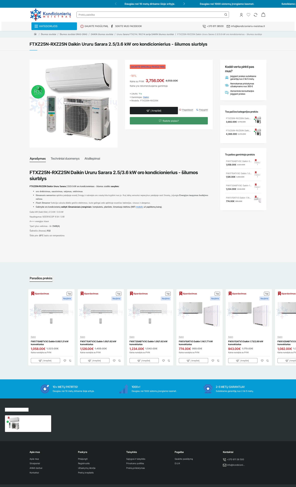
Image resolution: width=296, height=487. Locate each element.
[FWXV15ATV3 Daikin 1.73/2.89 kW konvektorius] (249, 312)
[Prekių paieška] (226, 15)
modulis (139, 207)
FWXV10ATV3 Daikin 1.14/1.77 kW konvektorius (239, 198)
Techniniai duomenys (65, 158)
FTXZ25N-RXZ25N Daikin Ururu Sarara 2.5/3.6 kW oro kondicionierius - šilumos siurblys (219, 34)
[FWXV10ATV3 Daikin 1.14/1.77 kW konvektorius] (257, 200)
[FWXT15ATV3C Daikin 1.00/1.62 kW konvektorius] (257, 175)
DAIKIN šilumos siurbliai (102, 34)
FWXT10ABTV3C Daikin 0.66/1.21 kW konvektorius (239, 161)
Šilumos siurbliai (48, 34)
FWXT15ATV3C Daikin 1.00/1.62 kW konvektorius (239, 173)
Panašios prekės (41, 278)
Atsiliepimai (92, 158)
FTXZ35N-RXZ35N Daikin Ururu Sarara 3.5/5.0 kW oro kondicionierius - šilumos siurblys (239, 118)
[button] (154, 110)
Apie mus (35, 452)
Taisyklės (131, 452)
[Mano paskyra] (241, 15)
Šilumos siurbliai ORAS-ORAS (73, 34)
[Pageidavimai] (248, 15)
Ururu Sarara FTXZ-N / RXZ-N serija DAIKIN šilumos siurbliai (145, 34)
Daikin (146, 97)
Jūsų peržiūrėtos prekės (16, 409)
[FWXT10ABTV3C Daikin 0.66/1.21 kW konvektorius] (257, 163)
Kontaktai (228, 452)
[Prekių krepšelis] (263, 15)
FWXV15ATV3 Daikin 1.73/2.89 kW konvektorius (245, 342)
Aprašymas (38, 158)
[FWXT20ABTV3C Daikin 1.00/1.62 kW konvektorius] (257, 187)
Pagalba (179, 452)
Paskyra (82, 452)
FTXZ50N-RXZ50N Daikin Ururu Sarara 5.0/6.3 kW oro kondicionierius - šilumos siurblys (239, 130)
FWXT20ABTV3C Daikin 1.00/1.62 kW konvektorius (239, 185)
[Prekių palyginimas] (255, 15)
